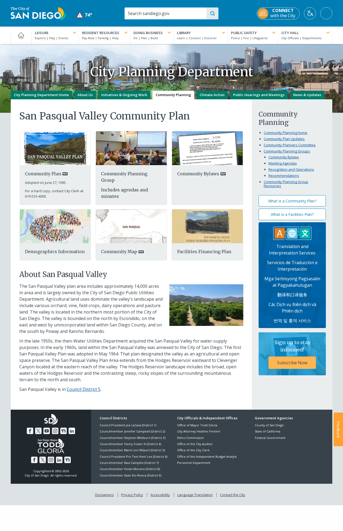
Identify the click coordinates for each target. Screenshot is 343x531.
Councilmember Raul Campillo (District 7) (129, 463)
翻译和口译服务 (292, 295)
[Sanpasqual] (207, 226)
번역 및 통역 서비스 (292, 320)
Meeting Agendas (283, 163)
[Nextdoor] (63, 431)
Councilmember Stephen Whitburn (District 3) (132, 438)
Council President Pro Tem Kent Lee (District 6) (133, 456)
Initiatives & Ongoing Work (124, 94)
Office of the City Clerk (193, 450)
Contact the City (232, 494)
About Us (85, 94)
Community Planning (173, 94)
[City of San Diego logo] (38, 13)
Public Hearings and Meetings (259, 94)
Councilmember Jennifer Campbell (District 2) (132, 431)
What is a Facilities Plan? (292, 214)
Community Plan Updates (284, 138)
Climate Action (212, 94)
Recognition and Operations (291, 169)
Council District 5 (83, 389)
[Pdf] (55, 226)
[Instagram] (55, 431)
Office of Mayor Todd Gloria (197, 425)
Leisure (42, 32)
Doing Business (148, 32)
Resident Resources (100, 32)
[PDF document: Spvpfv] (55, 148)
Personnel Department (193, 463)
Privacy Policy (132, 494)
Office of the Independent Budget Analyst (207, 456)
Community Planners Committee (290, 145)
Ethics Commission (190, 438)
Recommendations (284, 175)
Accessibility (160, 494)
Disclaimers (104, 494)
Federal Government (270, 438)
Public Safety (244, 32)
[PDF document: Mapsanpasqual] (131, 226)
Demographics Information (55, 251)
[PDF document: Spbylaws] (207, 148)
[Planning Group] (131, 148)
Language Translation (195, 494)
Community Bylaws (198, 173)
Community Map (119, 251)
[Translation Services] (292, 233)
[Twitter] (38, 431)
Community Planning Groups (287, 151)
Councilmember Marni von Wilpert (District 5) (132, 450)
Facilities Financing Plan (204, 251)
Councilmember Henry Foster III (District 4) (130, 444)
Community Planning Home (285, 132)
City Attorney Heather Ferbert (198, 431)
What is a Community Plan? (292, 200)
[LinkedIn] (72, 431)
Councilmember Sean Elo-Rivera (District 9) (130, 475)
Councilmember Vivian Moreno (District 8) (130, 469)
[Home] (21, 35)
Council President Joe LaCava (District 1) (128, 425)
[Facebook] (30, 431)
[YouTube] (46, 431)
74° (84, 15)
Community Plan (43, 173)
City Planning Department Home (41, 94)
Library (184, 32)
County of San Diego (269, 425)
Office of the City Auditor (195, 444)
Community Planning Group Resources (286, 183)
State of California (267, 431)
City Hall (290, 32)
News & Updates (307, 94)
